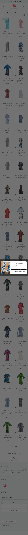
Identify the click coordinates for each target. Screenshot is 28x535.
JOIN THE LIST (18, 269)
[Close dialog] (26, 261)
